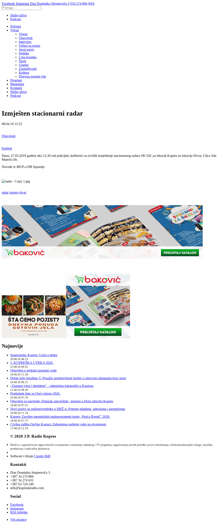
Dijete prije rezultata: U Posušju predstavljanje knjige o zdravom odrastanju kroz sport (68, 378)
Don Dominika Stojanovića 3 (50, 3)
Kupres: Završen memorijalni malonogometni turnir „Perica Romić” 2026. (60, 416)
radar (5, 192)
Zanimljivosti (28, 69)
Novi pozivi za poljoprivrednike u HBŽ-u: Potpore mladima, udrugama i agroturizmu (67, 409)
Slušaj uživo (18, 15)
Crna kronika (28, 57)
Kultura (24, 72)
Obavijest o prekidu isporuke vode (33, 370)
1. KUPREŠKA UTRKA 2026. (31, 363)
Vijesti (14, 30)
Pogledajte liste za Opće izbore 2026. (35, 393)
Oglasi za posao (29, 45)
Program (16, 80)
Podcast (15, 19)
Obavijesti (26, 38)
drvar (22, 192)
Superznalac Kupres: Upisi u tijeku (33, 355)
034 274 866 (78, 3)
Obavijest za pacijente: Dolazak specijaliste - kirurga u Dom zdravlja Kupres (61, 401)
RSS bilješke (19, 512)
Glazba (23, 65)
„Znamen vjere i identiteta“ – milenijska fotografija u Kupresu (51, 386)
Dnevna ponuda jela (32, 76)
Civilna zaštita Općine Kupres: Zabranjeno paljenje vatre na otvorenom (58, 424)
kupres (13, 192)
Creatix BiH (42, 456)
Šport (22, 61)
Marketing (17, 84)
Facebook (8, 3)
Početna (15, 26)
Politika (24, 53)
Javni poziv (26, 49)
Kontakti (16, 88)
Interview (25, 42)
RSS (91, 3)
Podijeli (7, 148)
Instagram (22, 3)
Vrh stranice (18, 519)
